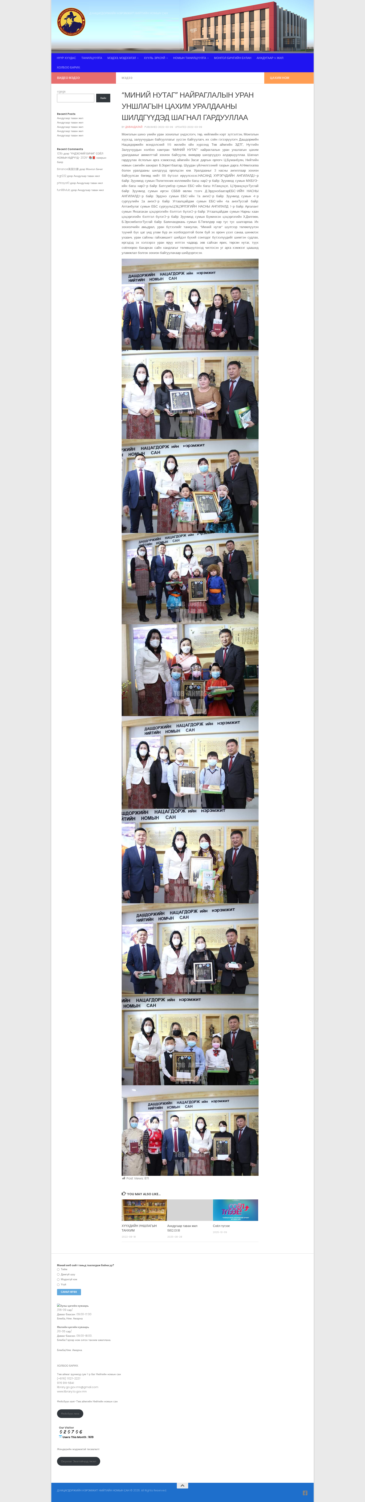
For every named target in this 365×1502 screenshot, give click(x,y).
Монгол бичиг (94, 169)
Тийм (63, 1269)
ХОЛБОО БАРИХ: (68, 67)
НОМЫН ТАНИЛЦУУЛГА (189, 58)
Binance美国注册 (68, 169)
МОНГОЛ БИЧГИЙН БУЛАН (232, 58)
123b (60, 153)
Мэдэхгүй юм (68, 1279)
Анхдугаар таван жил (70, 118)
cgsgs (61, 91)
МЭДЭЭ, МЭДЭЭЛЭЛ (121, 58)
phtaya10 (63, 183)
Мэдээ (127, 78)
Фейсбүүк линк (70, 1413)
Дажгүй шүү (67, 1274)
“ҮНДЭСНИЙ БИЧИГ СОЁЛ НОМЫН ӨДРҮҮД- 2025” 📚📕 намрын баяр (81, 158)
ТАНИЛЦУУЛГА (91, 58)
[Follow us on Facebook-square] (305, 1493)
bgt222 (61, 176)
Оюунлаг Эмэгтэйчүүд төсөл (78, 1461)
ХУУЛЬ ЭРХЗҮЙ (154, 58)
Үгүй (63, 1284)
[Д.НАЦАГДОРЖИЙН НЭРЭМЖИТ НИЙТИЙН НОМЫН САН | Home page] (71, 22)
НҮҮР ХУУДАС (66, 58)
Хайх (103, 98)
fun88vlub (63, 190)
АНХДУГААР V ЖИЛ (270, 58)
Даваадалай (133, 127)
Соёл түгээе (221, 1226)
